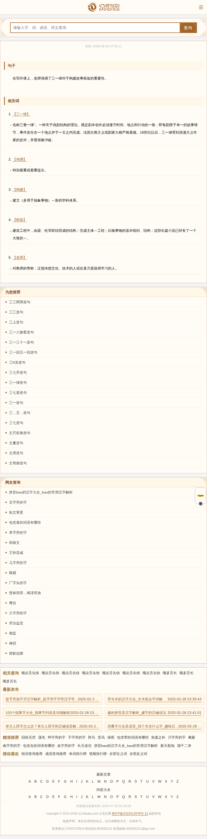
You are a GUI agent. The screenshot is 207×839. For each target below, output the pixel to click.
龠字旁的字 (11, 746)
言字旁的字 (18, 502)
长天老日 (84, 746)
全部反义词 (138, 754)
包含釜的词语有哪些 (25, 522)
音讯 (101, 737)
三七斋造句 (18, 393)
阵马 (91, 737)
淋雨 (110, 737)
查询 (188, 28)
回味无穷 (28, 737)
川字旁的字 (177, 737)
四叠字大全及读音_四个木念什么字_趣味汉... (154, 726)
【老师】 (20, 257)
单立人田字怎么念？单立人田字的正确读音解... (52, 726)
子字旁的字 (77, 737)
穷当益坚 (16, 623)
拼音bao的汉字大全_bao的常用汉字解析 (41, 492)
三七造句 (16, 423)
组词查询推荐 (32, 754)
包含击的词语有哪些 (39, 746)
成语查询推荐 (55, 754)
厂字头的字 (18, 583)
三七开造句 (18, 372)
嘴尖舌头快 (30, 673)
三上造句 (16, 322)
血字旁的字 (66, 746)
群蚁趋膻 (16, 653)
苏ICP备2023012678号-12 (130, 813)
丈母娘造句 (18, 463)
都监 (12, 633)
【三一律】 (21, 114)
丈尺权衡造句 (19, 433)
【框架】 (20, 220)
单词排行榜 (78, 754)
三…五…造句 (19, 413)
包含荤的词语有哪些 (133, 737)
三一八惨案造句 (21, 332)
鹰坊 (12, 603)
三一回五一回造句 (23, 352)
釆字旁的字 (18, 532)
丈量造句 (16, 443)
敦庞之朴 (158, 737)
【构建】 (20, 189)
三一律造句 (18, 382)
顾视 (12, 573)
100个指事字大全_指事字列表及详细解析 (52, 713)
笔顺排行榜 (98, 754)
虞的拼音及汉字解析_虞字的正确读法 (154, 713)
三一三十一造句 (21, 342)
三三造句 (16, 312)
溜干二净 (184, 746)
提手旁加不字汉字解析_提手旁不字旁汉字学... (52, 699)
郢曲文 (14, 543)
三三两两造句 (19, 302)
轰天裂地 (167, 746)
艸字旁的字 (56, 737)
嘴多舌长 (170, 673)
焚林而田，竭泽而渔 (25, 593)
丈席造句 (16, 453)
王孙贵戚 (16, 553)
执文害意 (16, 512)
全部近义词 (118, 754)
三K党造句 (17, 362)
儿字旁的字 (18, 563)
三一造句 (16, 403)
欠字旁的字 (18, 613)
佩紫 (191, 737)
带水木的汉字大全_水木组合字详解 (154, 699)
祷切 (12, 643)
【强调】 (20, 159)
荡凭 (41, 737)
